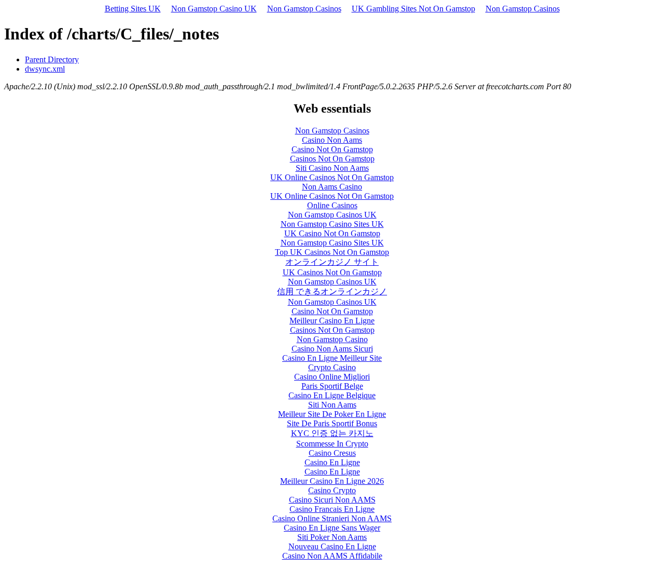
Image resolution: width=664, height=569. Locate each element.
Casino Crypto (332, 490)
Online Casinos (332, 205)
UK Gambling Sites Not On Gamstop (413, 8)
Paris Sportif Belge (332, 386)
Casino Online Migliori (332, 376)
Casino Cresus (332, 453)
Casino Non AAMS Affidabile (332, 555)
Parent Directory (52, 59)
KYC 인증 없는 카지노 (332, 433)
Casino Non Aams (332, 140)
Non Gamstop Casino (332, 339)
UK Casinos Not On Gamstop (332, 272)
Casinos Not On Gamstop (332, 158)
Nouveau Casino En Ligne (332, 546)
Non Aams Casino (332, 186)
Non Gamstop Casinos (304, 8)
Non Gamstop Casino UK (214, 8)
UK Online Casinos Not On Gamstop (332, 177)
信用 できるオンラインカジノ (332, 291)
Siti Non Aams (332, 404)
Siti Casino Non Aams (332, 168)
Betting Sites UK (133, 8)
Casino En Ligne (332, 462)
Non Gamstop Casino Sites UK (332, 224)
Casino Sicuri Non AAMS (332, 499)
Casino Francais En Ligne (332, 509)
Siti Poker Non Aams (332, 537)
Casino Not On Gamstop (332, 149)
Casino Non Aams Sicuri (332, 348)
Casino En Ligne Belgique (332, 395)
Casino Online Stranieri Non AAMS (332, 518)
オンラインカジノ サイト (332, 262)
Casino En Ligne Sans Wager (332, 527)
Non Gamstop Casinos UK (332, 214)
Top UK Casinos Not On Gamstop (332, 252)
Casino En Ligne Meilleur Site (332, 358)
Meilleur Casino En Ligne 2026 (332, 481)
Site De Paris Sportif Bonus (332, 423)
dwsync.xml (45, 68)
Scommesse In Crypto (332, 443)
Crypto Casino (332, 367)
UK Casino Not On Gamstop (332, 233)
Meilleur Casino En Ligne (332, 320)
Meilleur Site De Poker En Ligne (332, 414)
